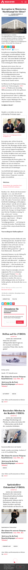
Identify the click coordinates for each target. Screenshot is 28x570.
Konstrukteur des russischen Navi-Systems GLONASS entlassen (12, 186)
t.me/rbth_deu (18, 379)
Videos (14, 394)
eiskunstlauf (7, 546)
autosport (6, 394)
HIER (5, 402)
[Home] (2, 2)
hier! (7, 568)
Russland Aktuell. (6, 289)
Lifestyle (14, 336)
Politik (14, 299)
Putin (17, 274)
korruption (6, 299)
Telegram (16, 49)
